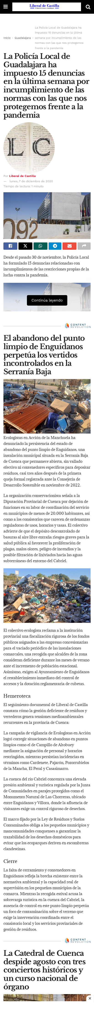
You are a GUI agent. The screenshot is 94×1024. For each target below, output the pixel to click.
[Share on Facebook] (10, 246)
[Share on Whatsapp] (40, 246)
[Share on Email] (69, 246)
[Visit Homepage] (46, 7)
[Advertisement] (47, 1012)
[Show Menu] (5, 7)
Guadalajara (23, 37)
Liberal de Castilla (22, 176)
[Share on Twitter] (25, 246)
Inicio (6, 37)
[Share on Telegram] (55, 246)
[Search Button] (88, 6)
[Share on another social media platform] (84, 246)
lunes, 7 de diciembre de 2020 (31, 181)
